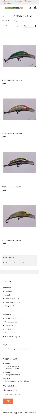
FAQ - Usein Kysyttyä (12, 336)
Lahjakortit (9, 329)
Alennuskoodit (10, 333)
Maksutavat (9, 326)
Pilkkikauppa (28, 1)
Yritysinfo (8, 291)
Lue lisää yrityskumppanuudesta (16, 349)
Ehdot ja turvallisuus (12, 302)
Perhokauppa (7, 3)
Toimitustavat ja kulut (12, 318)
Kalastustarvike (8, 1)
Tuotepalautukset (11, 322)
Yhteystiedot (9, 306)
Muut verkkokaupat (12, 299)
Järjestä (19, 26)
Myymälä (8, 295)
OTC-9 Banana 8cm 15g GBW (12, 80)
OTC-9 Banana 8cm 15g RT (11, 187)
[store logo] (14, 8)
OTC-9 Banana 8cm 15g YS (11, 240)
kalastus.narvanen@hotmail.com (17, 381)
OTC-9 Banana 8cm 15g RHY (12, 133)
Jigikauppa (18, 1)
